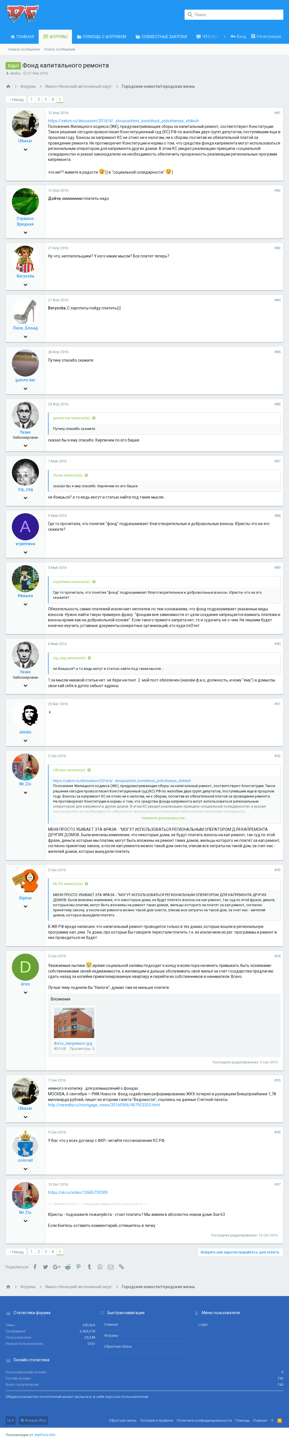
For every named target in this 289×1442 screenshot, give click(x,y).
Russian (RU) (35, 1420)
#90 (277, 644)
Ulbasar (25, 141)
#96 (277, 1132)
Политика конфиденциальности (204, 1420)
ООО (91, 1344)
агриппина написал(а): (72, 582)
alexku (15, 73)
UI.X (10, 1420)
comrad (25, 1160)
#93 (277, 870)
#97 (277, 1184)
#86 (277, 404)
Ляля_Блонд (25, 328)
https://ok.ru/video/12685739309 (78, 1192)
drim (25, 984)
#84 (277, 300)
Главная (111, 1324)
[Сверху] (272, 1420)
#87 (277, 461)
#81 (277, 113)
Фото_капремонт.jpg (73, 1043)
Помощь (242, 1420)
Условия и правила (156, 1420)
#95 (277, 1080)
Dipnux (25, 898)
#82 (277, 190)
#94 (277, 956)
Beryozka (25, 276)
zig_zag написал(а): (69, 658)
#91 (277, 704)
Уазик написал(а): (68, 475)
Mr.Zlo (25, 784)
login (203, 1324)
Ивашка (25, 595)
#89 (277, 567)
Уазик (25, 432)
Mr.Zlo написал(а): (68, 884)
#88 (277, 516)
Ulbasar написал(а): (69, 770)
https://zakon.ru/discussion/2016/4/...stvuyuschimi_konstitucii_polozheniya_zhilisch (123, 121)
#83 (277, 248)
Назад (18, 99)
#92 (277, 756)
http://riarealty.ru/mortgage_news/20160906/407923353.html (104, 1105)
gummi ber (25, 380)
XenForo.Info (45, 1435)
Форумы (111, 1335)
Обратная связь (118, 1346)
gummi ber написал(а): (72, 418)
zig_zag (25, 489)
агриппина (25, 543)
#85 (277, 352)
